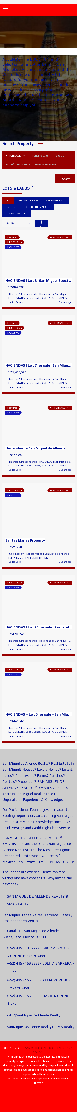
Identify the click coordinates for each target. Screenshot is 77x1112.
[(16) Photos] (29, 253)
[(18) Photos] (29, 339)
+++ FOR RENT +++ (45, 164)
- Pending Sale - (40, 155)
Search (66, 178)
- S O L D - (60, 155)
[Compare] (47, 253)
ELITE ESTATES (16, 298)
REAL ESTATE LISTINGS (54, 298)
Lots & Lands (33, 298)
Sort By (10, 223)
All (8, 200)
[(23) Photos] (29, 686)
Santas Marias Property (25, 540)
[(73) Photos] (29, 422)
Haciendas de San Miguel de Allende (35, 448)
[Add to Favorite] (38, 253)
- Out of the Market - (17, 164)
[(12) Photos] (29, 600)
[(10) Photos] (29, 510)
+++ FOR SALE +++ (14, 155)
